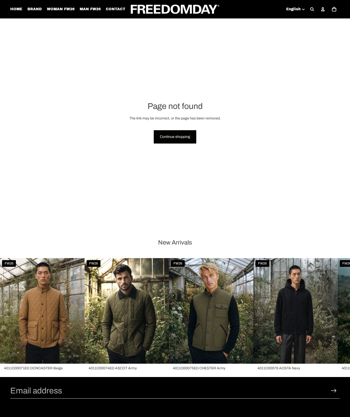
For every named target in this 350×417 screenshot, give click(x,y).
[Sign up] (334, 391)
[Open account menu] (322, 9)
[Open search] (312, 9)
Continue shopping (175, 137)
